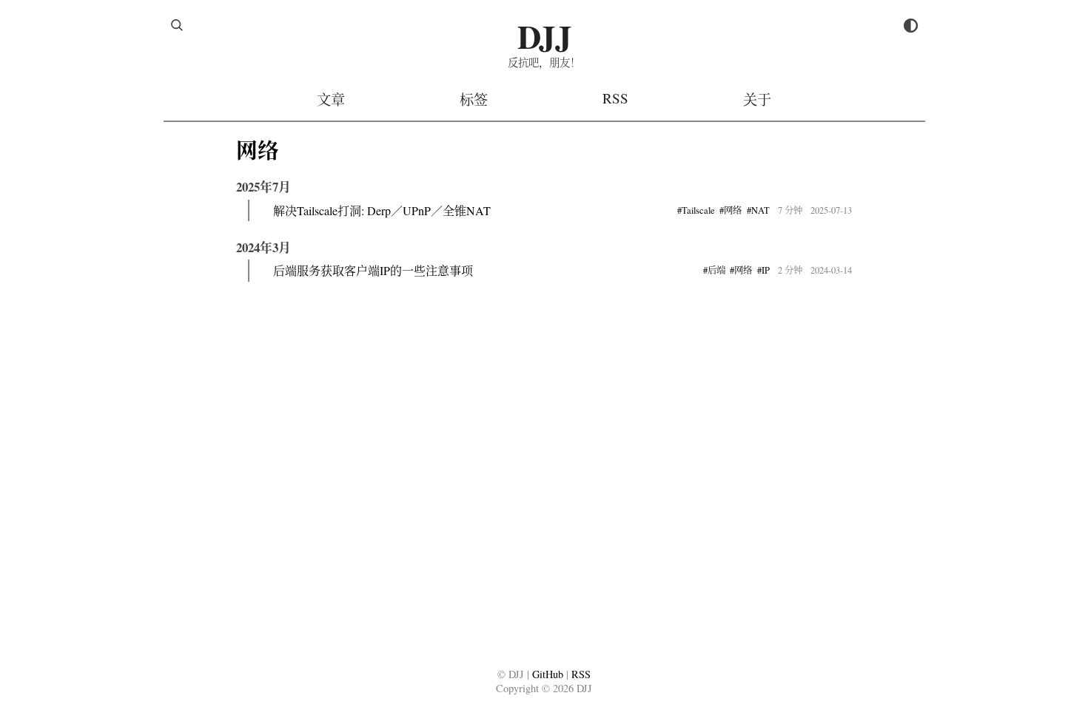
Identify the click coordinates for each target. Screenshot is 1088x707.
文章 (331, 99)
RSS (615, 98)
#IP (763, 270)
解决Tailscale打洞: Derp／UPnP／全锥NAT (382, 210)
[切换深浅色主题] (910, 25)
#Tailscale (696, 210)
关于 (757, 99)
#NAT (758, 210)
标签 (474, 99)
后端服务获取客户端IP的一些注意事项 (373, 270)
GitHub (547, 674)
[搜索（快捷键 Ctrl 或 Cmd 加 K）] (177, 25)
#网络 (730, 210)
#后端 (714, 270)
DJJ (544, 36)
